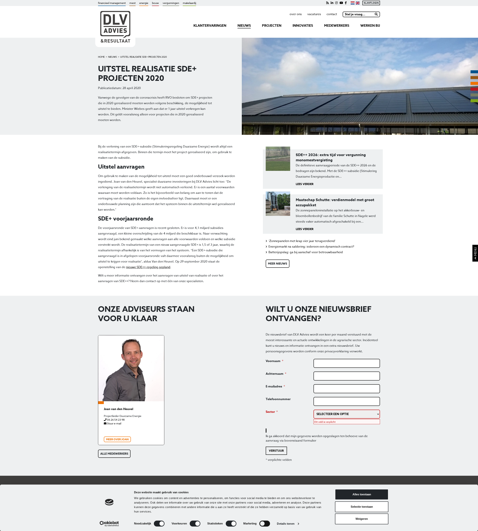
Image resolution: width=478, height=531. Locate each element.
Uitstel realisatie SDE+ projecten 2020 (143, 56)
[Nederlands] (353, 3)
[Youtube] (341, 3)
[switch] (195, 524)
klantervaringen (209, 25)
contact (332, 14)
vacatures (314, 14)
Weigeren (362, 518)
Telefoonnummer (278, 399)
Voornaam (273, 361)
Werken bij (370, 25)
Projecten (271, 25)
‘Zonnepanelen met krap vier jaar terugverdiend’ (302, 241)
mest (132, 3)
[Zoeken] (376, 14)
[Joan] (131, 368)
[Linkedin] (332, 3)
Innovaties (303, 25)
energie (143, 3)
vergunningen (171, 3)
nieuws (244, 25)
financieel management (112, 3)
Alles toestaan (362, 494)
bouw (155, 3)
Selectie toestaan (362, 506)
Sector (270, 412)
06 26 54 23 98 (115, 419)
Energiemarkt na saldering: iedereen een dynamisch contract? (311, 246)
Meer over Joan (117, 439)
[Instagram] (336, 3)
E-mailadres (274, 386)
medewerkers (336, 25)
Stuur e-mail (113, 423)
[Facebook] (346, 3)
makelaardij (189, 3)
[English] (358, 3)
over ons (296, 14)
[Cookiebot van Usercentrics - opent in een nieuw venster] (109, 524)
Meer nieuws (277, 264)
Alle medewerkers (114, 454)
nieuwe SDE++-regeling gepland (148, 267)
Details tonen (285, 523)
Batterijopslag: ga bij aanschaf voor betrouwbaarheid (306, 252)
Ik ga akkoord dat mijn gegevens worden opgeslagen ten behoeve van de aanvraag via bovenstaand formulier (317, 438)
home (101, 56)
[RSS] (327, 3)
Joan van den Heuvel (118, 409)
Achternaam (274, 374)
